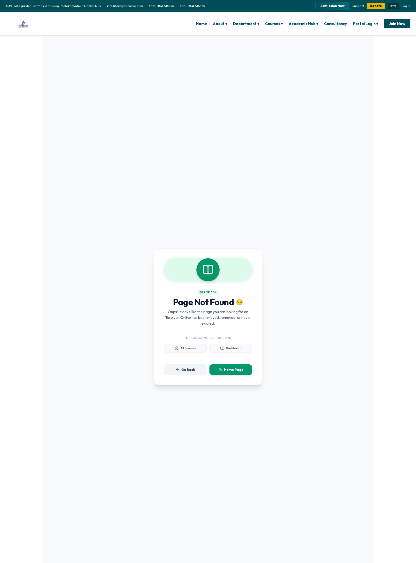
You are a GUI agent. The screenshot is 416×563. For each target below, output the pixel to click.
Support (358, 6)
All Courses (188, 348)
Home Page (233, 369)
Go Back (188, 369)
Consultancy (335, 23)
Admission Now (332, 6)
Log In (406, 6)
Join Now (397, 23)
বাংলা (393, 6)
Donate (376, 6)
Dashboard (233, 348)
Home (201, 23)
